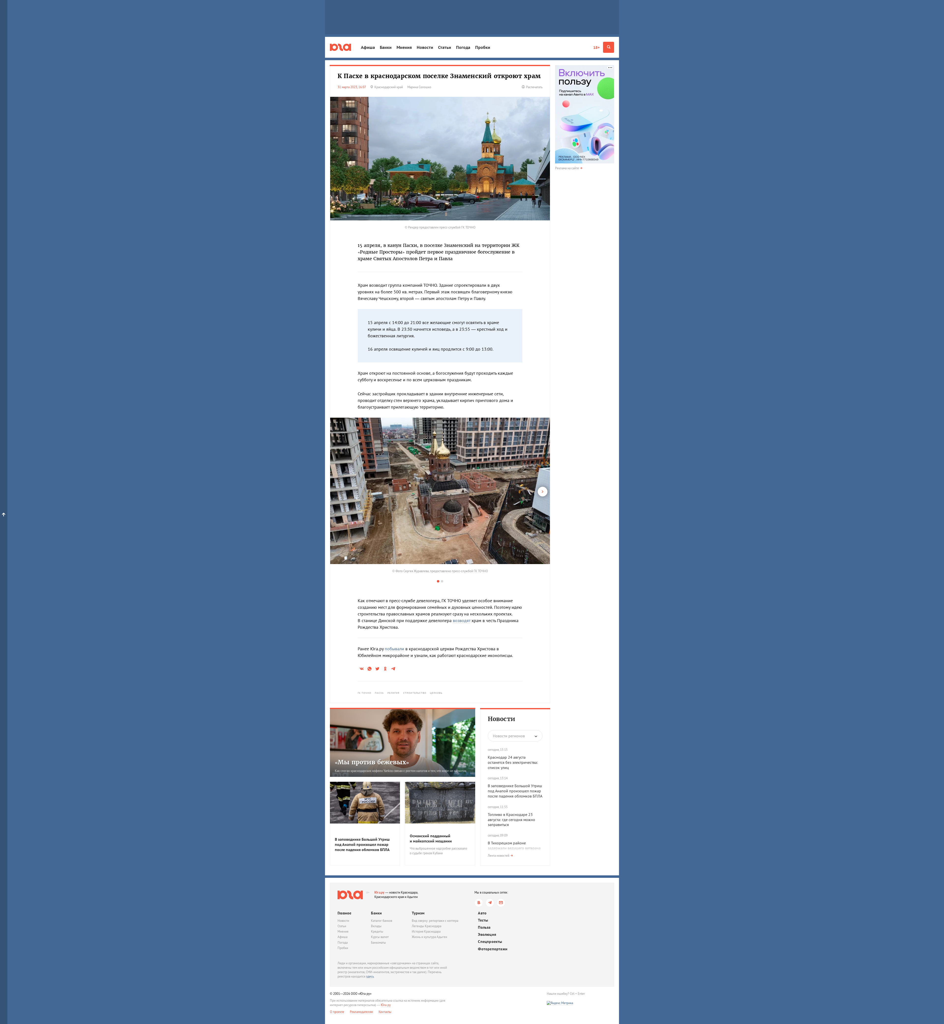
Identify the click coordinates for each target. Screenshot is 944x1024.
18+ (596, 47)
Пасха (379, 693)
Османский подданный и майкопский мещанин (431, 838)
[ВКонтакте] (478, 902)
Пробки (482, 47)
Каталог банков (381, 921)
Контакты (385, 1012)
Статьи (444, 47)
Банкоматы (378, 942)
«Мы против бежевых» (372, 762)
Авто (482, 913)
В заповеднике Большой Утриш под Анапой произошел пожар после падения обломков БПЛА (515, 790)
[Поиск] (608, 47)
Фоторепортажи (492, 949)
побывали (394, 649)
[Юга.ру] (340, 47)
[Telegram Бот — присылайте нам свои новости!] (501, 902)
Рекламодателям (361, 1012)
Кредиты (377, 931)
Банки (386, 47)
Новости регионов (509, 735)
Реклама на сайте (567, 168)
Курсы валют (380, 937)
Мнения (404, 47)
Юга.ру (379, 892)
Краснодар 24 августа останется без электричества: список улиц (513, 762)
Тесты (483, 920)
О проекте (337, 1012)
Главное (344, 912)
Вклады (376, 926)
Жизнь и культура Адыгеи (429, 937)
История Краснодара (426, 931)
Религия (393, 693)
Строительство (414, 693)
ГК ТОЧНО (364, 693)
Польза (484, 927)
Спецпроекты (490, 941)
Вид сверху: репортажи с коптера (435, 921)
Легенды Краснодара (426, 926)
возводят (461, 620)
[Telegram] (490, 902)
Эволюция (487, 934)
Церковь (436, 693)
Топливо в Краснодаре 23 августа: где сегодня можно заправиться (511, 819)
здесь (370, 976)
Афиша (368, 47)
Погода (463, 47)
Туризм (418, 912)
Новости (425, 47)
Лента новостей (498, 855)
